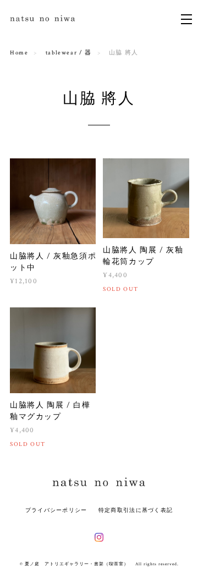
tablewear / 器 (69, 53)
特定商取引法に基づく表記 (135, 510)
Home (19, 53)
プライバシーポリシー (56, 510)
